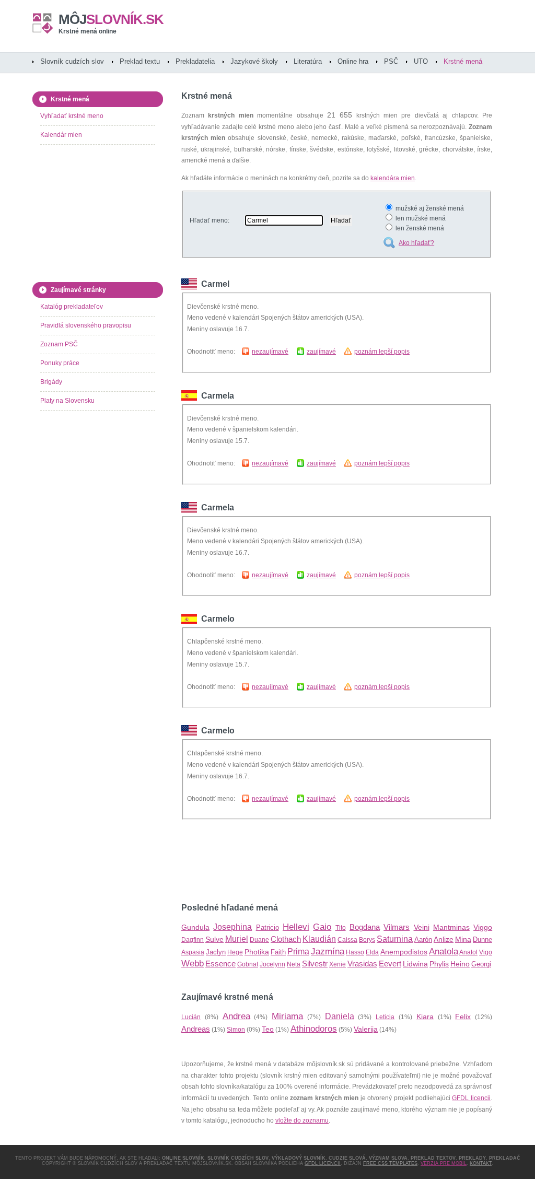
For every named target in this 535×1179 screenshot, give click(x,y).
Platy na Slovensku (67, 400)
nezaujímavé (270, 351)
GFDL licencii (471, 1098)
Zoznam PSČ (59, 344)
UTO (421, 61)
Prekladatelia (195, 61)
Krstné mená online (88, 31)
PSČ (391, 61)
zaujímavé (321, 351)
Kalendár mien (61, 134)
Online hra (353, 61)
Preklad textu (140, 61)
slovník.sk (111, 19)
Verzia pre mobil (444, 1163)
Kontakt (481, 1163)
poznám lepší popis (382, 351)
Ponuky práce (59, 363)
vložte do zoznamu (302, 1120)
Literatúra (308, 61)
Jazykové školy (254, 61)
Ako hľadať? (416, 243)
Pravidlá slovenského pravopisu (85, 325)
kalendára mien (392, 178)
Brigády (51, 382)
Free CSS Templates (390, 1163)
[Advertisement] (303, 861)
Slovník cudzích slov (72, 61)
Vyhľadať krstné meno (71, 116)
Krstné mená (463, 61)
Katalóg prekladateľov (71, 306)
